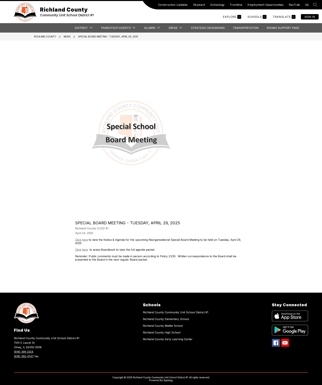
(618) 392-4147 (24, 356)
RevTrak (294, 4)
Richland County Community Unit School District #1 (175, 312)
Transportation (246, 28)
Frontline (236, 4)
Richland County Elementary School (166, 319)
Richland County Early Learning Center (168, 339)
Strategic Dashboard (208, 28)
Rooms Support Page (283, 28)
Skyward (199, 4)
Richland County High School (161, 332)
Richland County (45, 36)
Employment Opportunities (265, 4)
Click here (81, 239)
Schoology (217, 4)
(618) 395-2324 (23, 351)
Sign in (309, 16)
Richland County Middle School (163, 325)
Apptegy (168, 380)
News (67, 36)
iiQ (307, 4)
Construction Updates (173, 4)
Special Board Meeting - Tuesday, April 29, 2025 (108, 36)
